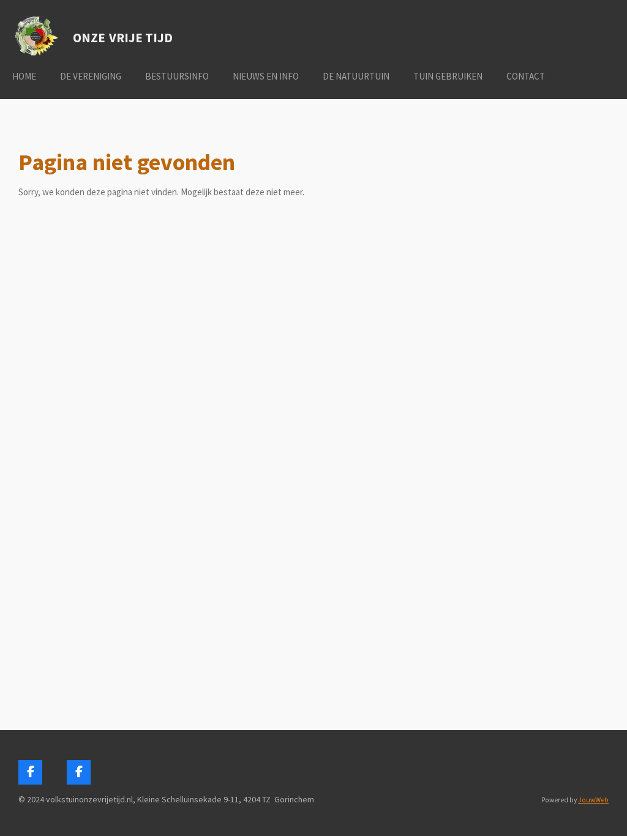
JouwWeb (593, 800)
